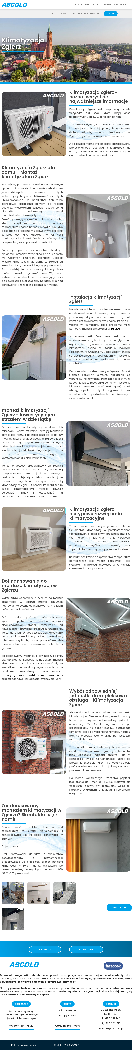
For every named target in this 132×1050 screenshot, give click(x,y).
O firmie (106, 4)
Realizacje (91, 4)
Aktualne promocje (67, 1026)
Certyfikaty (121, 4)
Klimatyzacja (61, 13)
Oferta (77, 4)
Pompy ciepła (87, 13)
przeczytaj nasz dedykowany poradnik (30, 675)
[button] (111, 13)
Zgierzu (115, 329)
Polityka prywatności (23, 1045)
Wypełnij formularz (21, 1026)
